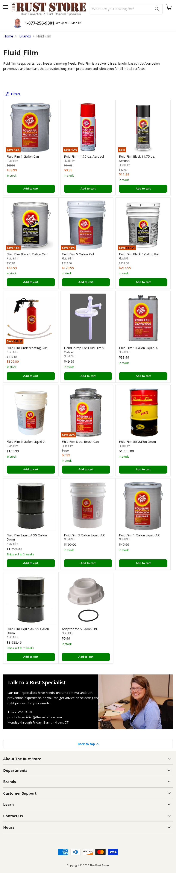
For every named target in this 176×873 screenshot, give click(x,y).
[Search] (156, 9)
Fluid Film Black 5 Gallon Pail (139, 254)
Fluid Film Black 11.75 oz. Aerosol (137, 158)
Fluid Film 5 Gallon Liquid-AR (84, 535)
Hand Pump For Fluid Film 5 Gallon (84, 350)
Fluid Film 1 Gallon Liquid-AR (139, 535)
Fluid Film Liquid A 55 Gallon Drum (27, 537)
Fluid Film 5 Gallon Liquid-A (26, 441)
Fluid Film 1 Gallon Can (23, 156)
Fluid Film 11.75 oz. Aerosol (84, 156)
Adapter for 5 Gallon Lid (79, 629)
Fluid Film (12, 161)
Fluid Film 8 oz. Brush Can (80, 441)
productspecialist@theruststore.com (35, 717)
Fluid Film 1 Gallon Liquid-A (138, 348)
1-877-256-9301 (20, 712)
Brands (25, 36)
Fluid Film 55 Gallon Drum (137, 441)
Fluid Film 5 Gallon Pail (78, 254)
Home (8, 36)
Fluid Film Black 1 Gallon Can (27, 254)
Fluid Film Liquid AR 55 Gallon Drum (28, 631)
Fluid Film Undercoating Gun (27, 348)
